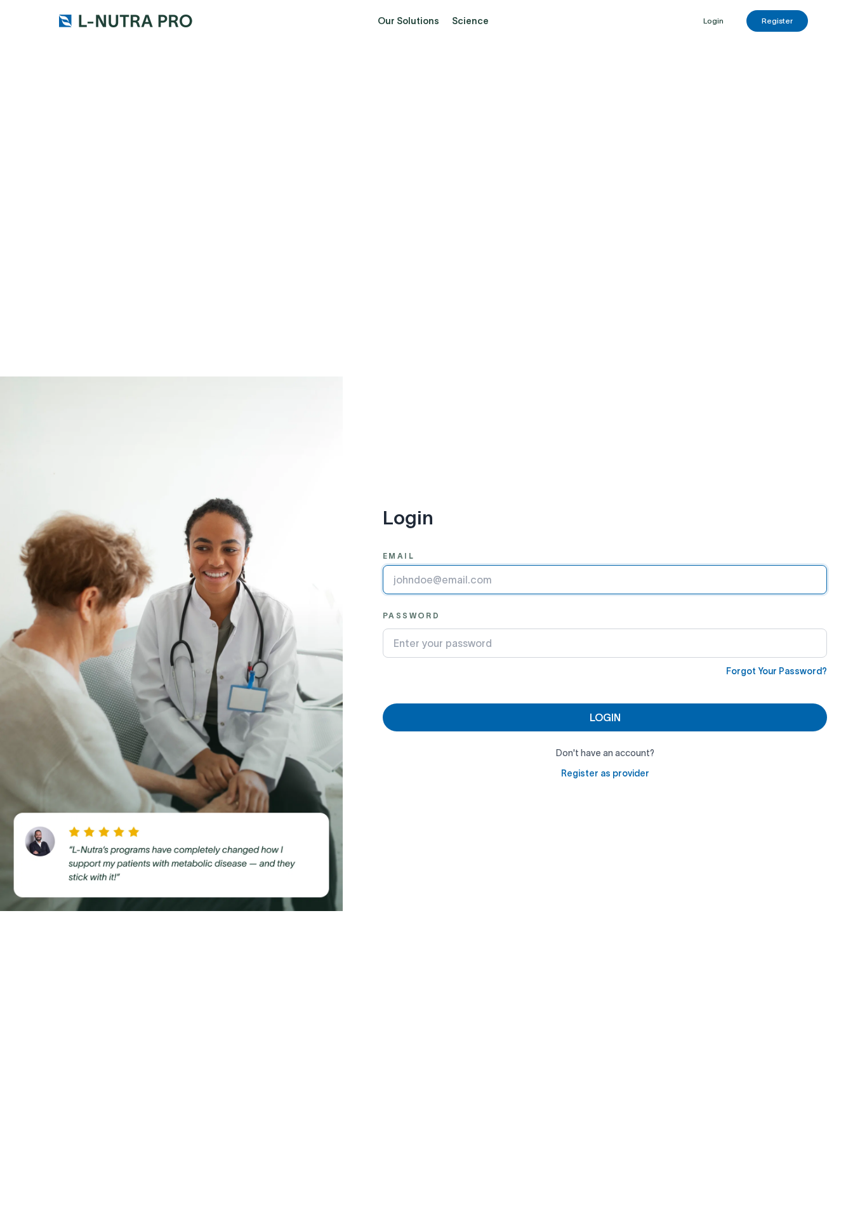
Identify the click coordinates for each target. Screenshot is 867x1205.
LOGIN (605, 717)
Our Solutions (408, 21)
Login (713, 21)
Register (777, 21)
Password (411, 615)
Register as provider (605, 773)
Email (398, 556)
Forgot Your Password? (776, 671)
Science (470, 21)
